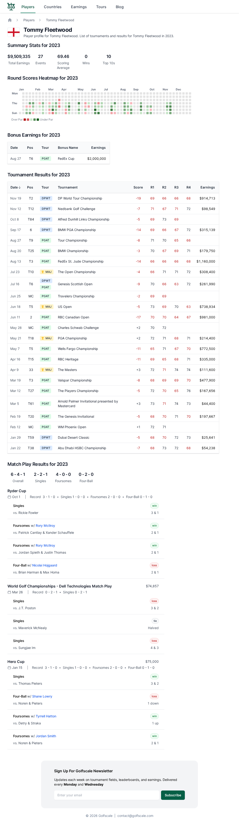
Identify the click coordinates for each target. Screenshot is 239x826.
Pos (30, 148)
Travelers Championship (76, 296)
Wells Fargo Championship (78, 349)
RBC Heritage (68, 359)
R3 (176, 187)
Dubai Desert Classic (73, 437)
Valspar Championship (75, 380)
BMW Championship (73, 251)
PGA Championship (72, 338)
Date (14, 148)
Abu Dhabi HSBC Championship (82, 448)
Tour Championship (72, 240)
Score (138, 187)
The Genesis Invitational (76, 416)
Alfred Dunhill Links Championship (83, 219)
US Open (65, 307)
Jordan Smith (46, 736)
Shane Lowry (42, 696)
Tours (101, 6)
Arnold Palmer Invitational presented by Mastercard (88, 403)
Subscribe (173, 795)
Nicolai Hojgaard (44, 565)
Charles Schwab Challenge (78, 328)
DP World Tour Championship (80, 198)
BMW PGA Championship (77, 230)
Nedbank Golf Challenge (76, 209)
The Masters (67, 370)
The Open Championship (77, 272)
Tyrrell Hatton (46, 716)
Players (28, 6)
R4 (188, 187)
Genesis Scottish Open (75, 284)
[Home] (9, 20)
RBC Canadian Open (73, 317)
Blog (120, 6)
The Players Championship (78, 391)
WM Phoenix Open (72, 427)
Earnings (79, 6)
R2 (164, 187)
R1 (152, 187)
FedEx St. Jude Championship (81, 261)
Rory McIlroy (45, 525)
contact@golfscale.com (135, 816)
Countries (53, 6)
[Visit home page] (11, 6)
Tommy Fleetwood (60, 20)
